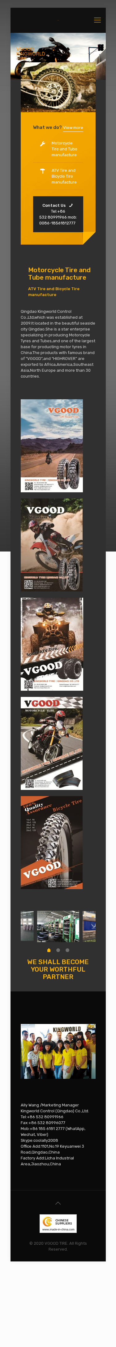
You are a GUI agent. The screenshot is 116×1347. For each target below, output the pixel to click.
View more (73, 127)
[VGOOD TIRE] (58, 20)
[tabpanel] (58, 926)
